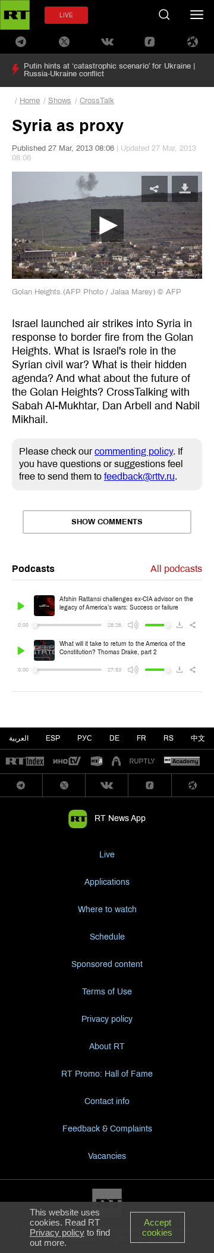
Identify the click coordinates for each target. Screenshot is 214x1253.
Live (107, 854)
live (66, 15)
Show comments (107, 522)
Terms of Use (107, 991)
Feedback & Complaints (107, 1128)
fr (141, 738)
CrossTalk (97, 101)
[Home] (15, 15)
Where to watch (107, 909)
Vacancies (107, 1156)
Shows (59, 101)
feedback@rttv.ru (139, 476)
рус (84, 738)
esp (53, 738)
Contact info (107, 1101)
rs (168, 738)
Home (30, 101)
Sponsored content (107, 964)
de (114, 738)
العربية (19, 738)
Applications (107, 882)
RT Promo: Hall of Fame (107, 1073)
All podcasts (176, 569)
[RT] (25, 762)
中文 (198, 738)
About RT (107, 1046)
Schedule (107, 936)
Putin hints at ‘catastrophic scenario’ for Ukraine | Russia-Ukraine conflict (109, 70)
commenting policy (134, 451)
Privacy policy (107, 1019)
